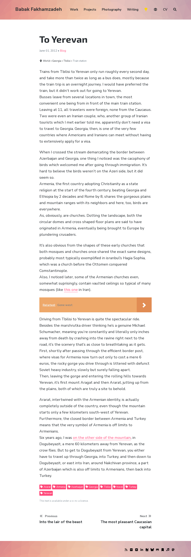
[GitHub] (157, 550)
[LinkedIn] (141, 550)
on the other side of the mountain (102, 437)
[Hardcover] (147, 550)
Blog (63, 51)
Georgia (93, 487)
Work (74, 9)
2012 (53, 51)
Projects (90, 9)
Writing (132, 9)
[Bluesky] (152, 550)
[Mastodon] (173, 550)
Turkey (132, 487)
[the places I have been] (136, 550)
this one (71, 289)
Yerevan (47, 493)
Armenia (60, 487)
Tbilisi (107, 487)
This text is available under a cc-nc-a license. (63, 501)
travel (119, 487)
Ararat (47, 487)
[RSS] (126, 550)
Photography (111, 9)
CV (165, 9)
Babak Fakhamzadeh (38, 9)
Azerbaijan (77, 487)
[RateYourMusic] (167, 550)
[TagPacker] (162, 550)
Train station (80, 61)
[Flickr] (131, 550)
